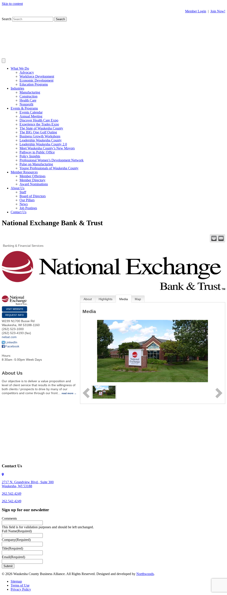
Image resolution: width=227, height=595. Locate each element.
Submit (8, 566)
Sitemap (16, 581)
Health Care (28, 100)
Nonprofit (26, 104)
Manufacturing (30, 92)
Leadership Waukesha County (41, 140)
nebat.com (9, 337)
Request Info (14, 315)
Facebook (12, 346)
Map (138, 299)
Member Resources (24, 172)
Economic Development (36, 80)
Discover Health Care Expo (39, 120)
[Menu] (3, 60)
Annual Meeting (31, 116)
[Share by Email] (221, 238)
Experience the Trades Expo (39, 124)
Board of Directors (33, 196)
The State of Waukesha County (41, 128)
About (88, 299)
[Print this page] (214, 238)
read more (67, 393)
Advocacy (27, 72)
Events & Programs (24, 108)
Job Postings (28, 208)
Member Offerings (32, 176)
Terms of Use (20, 585)
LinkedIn (11, 342)
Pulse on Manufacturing (36, 164)
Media (123, 299)
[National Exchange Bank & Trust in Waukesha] (104, 392)
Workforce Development (37, 76)
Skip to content (12, 4)
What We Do (20, 68)
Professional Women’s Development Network (52, 160)
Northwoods (145, 574)
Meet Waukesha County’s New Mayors (47, 148)
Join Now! (217, 11)
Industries (17, 88)
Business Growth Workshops (40, 136)
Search (7, 19)
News (24, 204)
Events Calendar (31, 112)
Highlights (105, 299)
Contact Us (18, 212)
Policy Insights (30, 156)
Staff (23, 192)
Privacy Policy (21, 589)
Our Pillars (27, 200)
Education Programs (34, 84)
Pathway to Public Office (37, 152)
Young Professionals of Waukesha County (49, 168)
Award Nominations (34, 184)
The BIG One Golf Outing (38, 132)
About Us (17, 188)
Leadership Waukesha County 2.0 (43, 144)
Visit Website (14, 309)
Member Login (195, 11)
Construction (28, 96)
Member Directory (32, 180)
